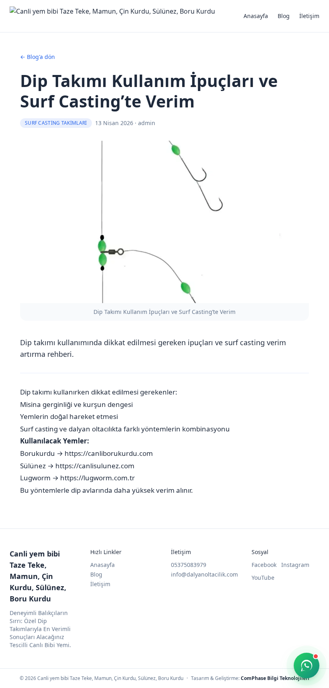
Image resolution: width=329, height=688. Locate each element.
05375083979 (188, 565)
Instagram (295, 565)
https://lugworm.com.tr (97, 477)
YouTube (263, 577)
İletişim (309, 16)
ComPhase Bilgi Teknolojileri (275, 678)
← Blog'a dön (37, 57)
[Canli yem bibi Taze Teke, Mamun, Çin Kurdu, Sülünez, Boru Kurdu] (112, 16)
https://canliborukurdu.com (109, 453)
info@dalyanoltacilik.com (204, 574)
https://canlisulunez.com (94, 465)
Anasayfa (256, 16)
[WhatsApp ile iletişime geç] (306, 665)
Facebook (264, 565)
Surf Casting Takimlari (56, 122)
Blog (284, 16)
